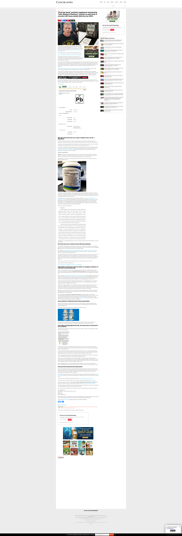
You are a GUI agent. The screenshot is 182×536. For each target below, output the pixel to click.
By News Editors (109, 48)
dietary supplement (73, 406)
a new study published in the (80, 250)
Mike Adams (65, 18)
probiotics (93, 406)
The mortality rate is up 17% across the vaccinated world (112, 47)
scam (66, 407)
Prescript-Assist (88, 406)
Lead (80, 406)
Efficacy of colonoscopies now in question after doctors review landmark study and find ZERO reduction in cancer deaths (113, 80)
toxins (73, 407)
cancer (68, 406)
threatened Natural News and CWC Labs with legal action (75, 275)
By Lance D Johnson (110, 104)
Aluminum (65, 406)
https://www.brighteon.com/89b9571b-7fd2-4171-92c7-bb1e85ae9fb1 (70, 54)
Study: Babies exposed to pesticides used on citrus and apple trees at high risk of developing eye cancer (113, 107)
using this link (92, 380)
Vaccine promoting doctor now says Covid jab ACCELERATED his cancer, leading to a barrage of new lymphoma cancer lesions (113, 94)
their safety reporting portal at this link (86, 378)
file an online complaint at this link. (89, 383)
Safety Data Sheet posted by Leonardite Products (66, 149)
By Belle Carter (109, 45)
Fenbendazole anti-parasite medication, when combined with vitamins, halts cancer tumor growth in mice (113, 103)
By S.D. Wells (109, 95)
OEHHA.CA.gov (61, 84)
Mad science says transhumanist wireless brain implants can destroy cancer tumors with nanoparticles (113, 50)
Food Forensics (82, 297)
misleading (83, 406)
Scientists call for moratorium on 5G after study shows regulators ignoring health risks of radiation (112, 65)
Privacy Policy (91, 523)
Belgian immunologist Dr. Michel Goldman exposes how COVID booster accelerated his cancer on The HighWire (113, 69)
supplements (69, 407)
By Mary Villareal (110, 55)
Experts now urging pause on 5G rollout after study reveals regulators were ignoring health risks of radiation (113, 58)
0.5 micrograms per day (81, 68)
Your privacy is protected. (63, 422)
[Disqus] (78, 471)
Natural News (66, 399)
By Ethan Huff (109, 84)
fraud (78, 406)
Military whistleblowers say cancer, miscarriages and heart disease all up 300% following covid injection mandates (113, 40)
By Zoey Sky (109, 108)
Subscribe (111, 534)
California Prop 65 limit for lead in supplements (67, 68)
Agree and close (173, 530)
